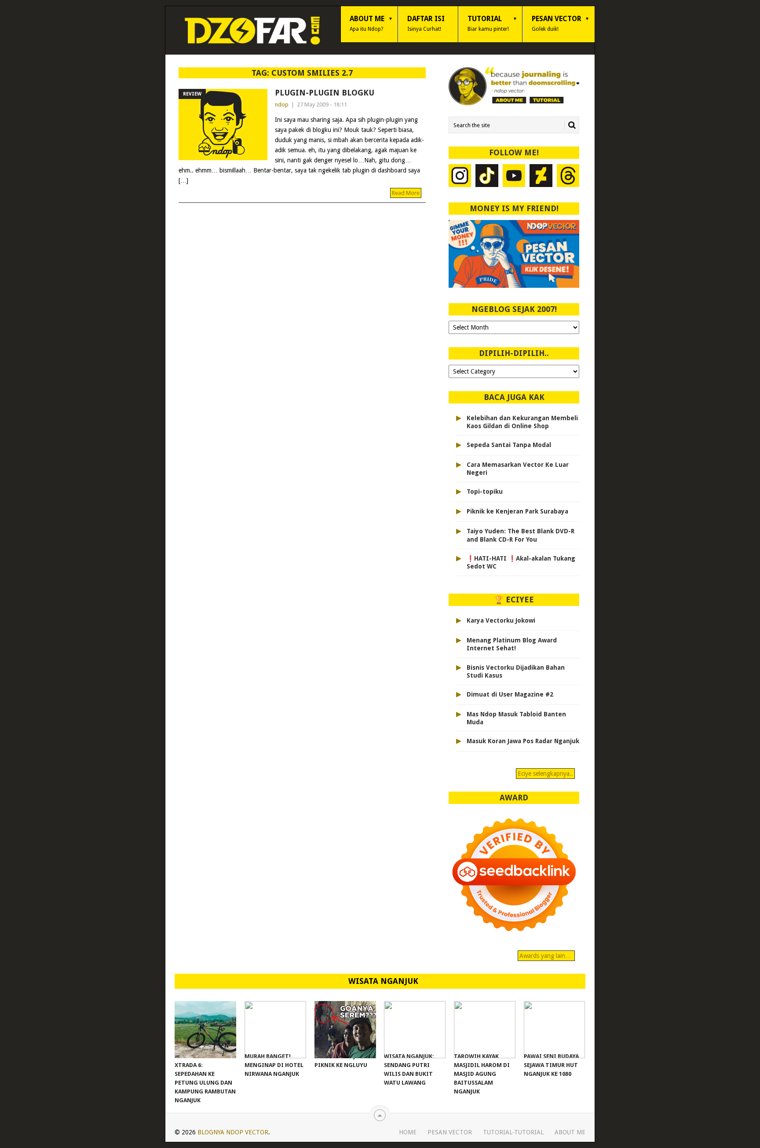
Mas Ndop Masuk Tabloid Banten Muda (516, 718)
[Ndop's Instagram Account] (460, 176)
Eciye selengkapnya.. (545, 773)
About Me (367, 23)
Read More (406, 193)
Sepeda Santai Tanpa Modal (509, 444)
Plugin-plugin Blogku (324, 92)
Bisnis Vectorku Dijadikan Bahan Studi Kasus (516, 671)
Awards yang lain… (546, 955)
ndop (282, 104)
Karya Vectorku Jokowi (501, 620)
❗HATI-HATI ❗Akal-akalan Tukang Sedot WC (521, 562)
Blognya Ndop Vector (232, 1132)
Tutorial (488, 23)
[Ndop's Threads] (568, 176)
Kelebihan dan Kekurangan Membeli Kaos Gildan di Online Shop (522, 421)
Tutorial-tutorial (513, 1132)
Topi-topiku (485, 491)
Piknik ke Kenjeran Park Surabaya (517, 511)
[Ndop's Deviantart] (541, 176)
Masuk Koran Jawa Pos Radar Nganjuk (523, 741)
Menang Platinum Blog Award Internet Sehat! (512, 644)
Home (408, 1132)
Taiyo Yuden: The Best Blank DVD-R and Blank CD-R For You (520, 535)
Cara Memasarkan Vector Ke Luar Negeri (518, 468)
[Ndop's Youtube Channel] (514, 176)
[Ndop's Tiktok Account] (486, 176)
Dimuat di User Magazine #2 (510, 694)
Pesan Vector (556, 23)
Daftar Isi (426, 23)
